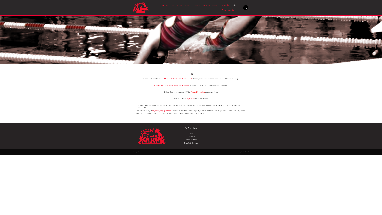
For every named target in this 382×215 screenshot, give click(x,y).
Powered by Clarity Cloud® (242, 152)
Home (191, 133)
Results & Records (191, 143)
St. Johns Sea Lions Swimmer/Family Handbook (171, 85)
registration (191, 99)
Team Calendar (191, 140)
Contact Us (191, 136)
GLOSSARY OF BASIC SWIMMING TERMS (176, 79)
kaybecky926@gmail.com (161, 111)
